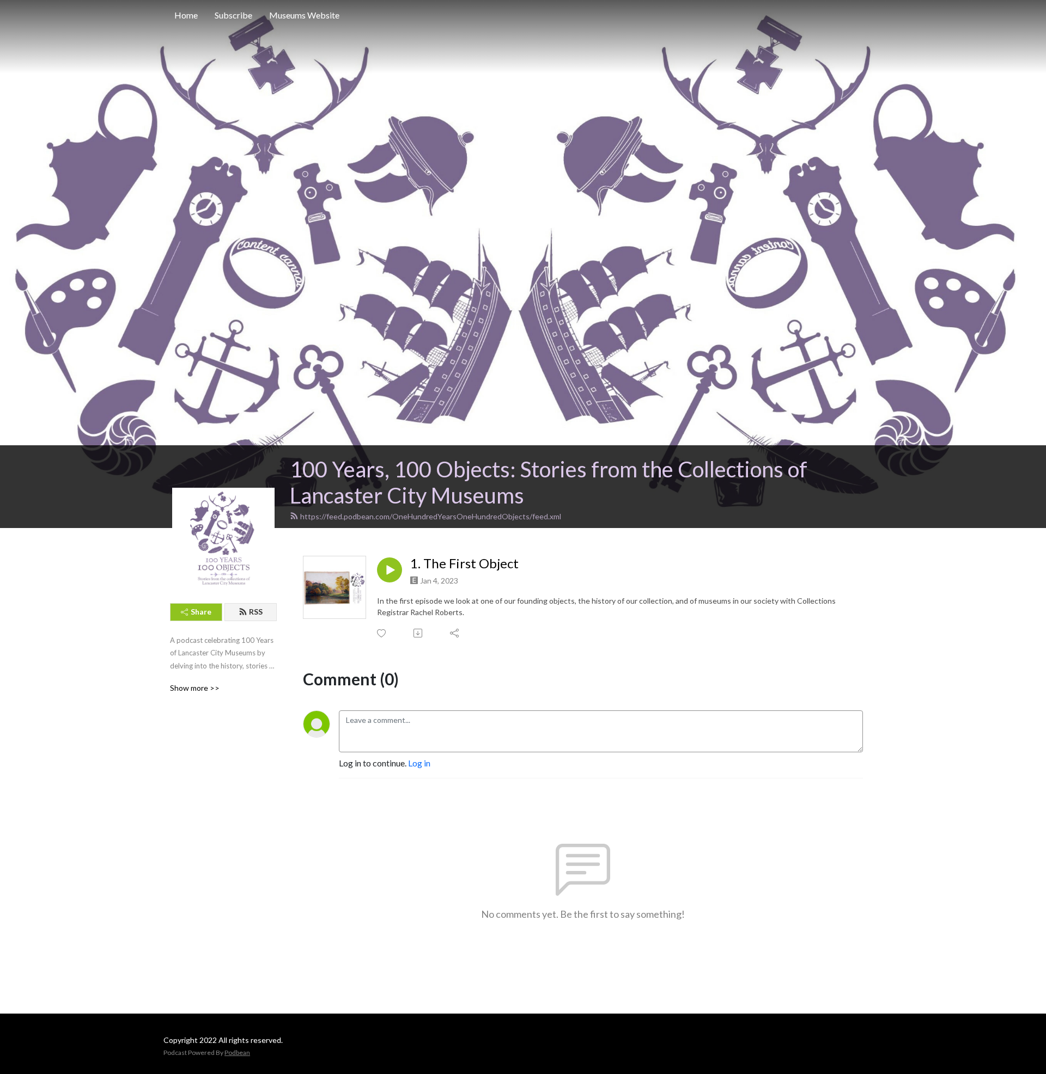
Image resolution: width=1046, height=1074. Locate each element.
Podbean (237, 1052)
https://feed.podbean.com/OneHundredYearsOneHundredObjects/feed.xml (430, 516)
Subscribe (233, 15)
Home (186, 15)
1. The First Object (464, 563)
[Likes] (382, 633)
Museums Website (304, 15)
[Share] (455, 633)
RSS (256, 611)
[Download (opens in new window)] (418, 633)
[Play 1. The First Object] (389, 569)
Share (201, 611)
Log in (419, 763)
